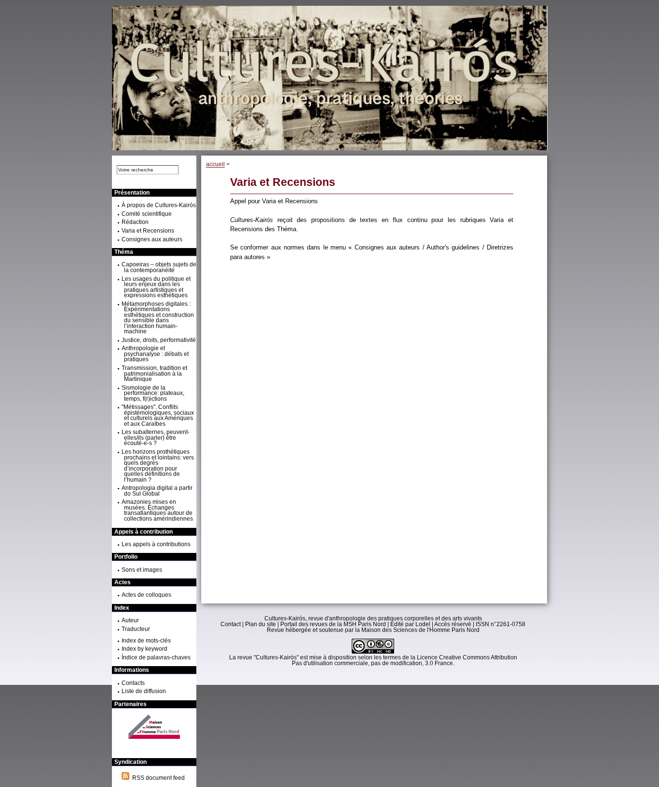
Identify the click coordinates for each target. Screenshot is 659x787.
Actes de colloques (146, 595)
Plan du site (260, 624)
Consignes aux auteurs (152, 239)
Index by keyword (144, 649)
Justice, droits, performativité (159, 340)
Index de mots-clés (146, 640)
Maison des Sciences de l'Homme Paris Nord (420, 630)
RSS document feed (157, 778)
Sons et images (142, 570)
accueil (215, 164)
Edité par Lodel (410, 624)
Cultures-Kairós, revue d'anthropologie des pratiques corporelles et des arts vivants (373, 618)
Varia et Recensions (148, 231)
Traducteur (136, 629)
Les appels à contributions (156, 544)
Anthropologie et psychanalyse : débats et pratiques (155, 353)
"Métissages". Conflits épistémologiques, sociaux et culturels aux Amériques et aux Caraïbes (158, 415)
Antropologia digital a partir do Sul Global (157, 491)
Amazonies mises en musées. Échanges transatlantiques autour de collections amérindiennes (157, 510)
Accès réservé (452, 624)
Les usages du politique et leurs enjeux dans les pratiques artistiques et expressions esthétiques (156, 287)
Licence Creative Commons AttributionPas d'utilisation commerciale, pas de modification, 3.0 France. (404, 660)
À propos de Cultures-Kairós (159, 205)
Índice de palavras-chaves (156, 657)
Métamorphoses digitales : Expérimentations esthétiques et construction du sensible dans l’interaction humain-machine (158, 318)
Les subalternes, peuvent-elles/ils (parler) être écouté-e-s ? (156, 437)
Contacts (133, 683)
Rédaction (135, 222)
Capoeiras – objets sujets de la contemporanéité (159, 267)
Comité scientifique (147, 214)
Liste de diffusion (144, 691)
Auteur (130, 620)
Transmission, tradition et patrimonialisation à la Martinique (154, 373)
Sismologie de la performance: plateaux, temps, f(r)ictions (153, 393)
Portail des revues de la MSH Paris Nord (333, 624)
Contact (230, 624)
